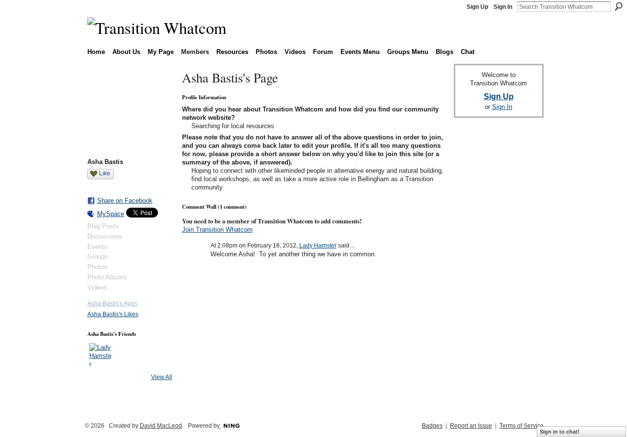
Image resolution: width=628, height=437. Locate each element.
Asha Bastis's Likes (112, 314)
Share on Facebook (125, 200)
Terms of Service (521, 425)
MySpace (110, 214)
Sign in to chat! (559, 432)
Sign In (503, 6)
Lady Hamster (318, 245)
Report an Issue (471, 425)
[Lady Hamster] (101, 355)
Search (619, 6)
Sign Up (477, 6)
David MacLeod (161, 425)
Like (104, 173)
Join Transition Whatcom (217, 229)
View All (161, 377)
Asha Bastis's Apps (112, 303)
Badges (432, 425)
